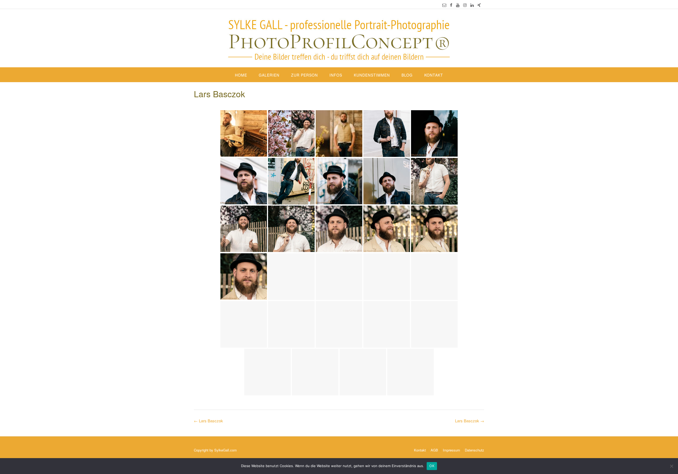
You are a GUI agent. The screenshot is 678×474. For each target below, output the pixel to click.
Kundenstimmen (372, 75)
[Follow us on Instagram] (465, 5)
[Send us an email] (444, 5)
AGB (434, 450)
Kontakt (433, 75)
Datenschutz (474, 450)
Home (241, 75)
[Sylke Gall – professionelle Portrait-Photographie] (339, 38)
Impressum (451, 450)
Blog (407, 75)
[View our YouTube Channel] (457, 5)
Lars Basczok (469, 420)
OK (431, 466)
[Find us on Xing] (479, 5)
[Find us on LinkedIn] (472, 5)
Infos (335, 75)
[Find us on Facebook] (451, 5)
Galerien (269, 75)
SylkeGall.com (225, 450)
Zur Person (304, 75)
